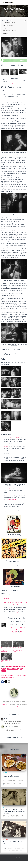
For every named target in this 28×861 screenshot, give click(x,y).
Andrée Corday (7, 673)
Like (21, 668)
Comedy (3, 668)
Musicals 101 (7, 488)
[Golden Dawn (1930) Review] (6, 656)
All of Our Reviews (15, 627)
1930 (8, 666)
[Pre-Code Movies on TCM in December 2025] (14, 829)
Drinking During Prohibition (13, 668)
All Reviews (22, 666)
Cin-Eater (6, 446)
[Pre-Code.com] (8, 2)
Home (9, 627)
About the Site (15, 631)
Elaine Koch (21, 673)
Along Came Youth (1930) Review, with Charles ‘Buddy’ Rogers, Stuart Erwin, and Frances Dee (14, 811)
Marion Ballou (23, 675)
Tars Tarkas (7, 719)
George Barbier (10, 675)
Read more (5, 784)
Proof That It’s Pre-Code (8, 25)
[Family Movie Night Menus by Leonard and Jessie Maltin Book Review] (14, 762)
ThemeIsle (18, 857)
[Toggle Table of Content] (24, 20)
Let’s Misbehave (19, 564)
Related (9, 34)
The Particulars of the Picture (9, 22)
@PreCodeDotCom (21, 706)
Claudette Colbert (14, 673)
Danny (6, 726)
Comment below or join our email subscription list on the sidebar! (13, 32)
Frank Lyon (3, 675)
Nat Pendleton (12, 677)
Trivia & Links (5, 28)
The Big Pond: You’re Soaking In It (10, 23)
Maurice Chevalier (5, 677)
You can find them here (18, 612)
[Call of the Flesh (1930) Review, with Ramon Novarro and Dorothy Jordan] (18, 644)
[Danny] (14, 692)
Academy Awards (14, 666)
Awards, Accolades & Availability (9, 30)
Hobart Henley (17, 675)
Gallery (4, 27)
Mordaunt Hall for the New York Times (12, 437)
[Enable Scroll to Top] (25, 858)
